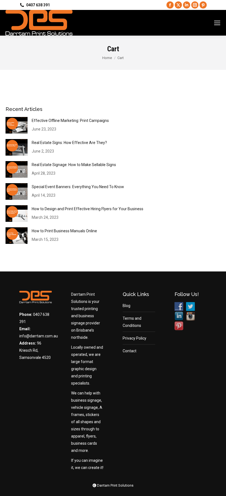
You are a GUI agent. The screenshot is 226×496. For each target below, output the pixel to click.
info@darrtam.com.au (38, 336)
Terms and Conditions (132, 322)
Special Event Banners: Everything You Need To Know (78, 187)
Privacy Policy (134, 338)
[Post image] (17, 125)
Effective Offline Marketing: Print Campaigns (70, 120)
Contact (129, 351)
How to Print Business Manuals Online (64, 231)
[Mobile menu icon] (217, 23)
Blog (126, 305)
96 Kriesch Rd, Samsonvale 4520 (35, 350)
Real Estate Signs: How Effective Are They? (69, 142)
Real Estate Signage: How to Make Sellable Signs (74, 164)
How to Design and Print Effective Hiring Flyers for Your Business (87, 209)
